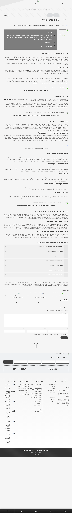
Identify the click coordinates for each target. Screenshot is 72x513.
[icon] (33, 454)
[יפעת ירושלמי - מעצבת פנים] (36, 3)
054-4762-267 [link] (18, 369)
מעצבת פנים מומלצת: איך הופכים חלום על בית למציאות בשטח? (36, 296)
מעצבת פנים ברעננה (23, 384)
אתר (24, 329)
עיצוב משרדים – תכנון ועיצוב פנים (36, 385)
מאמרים (35, 9)
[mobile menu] (62, 3)
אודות (53, 386)
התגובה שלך (64, 313)
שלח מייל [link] (51, 369)
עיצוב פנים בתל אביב (23, 388)
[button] (36, 247)
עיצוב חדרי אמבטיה (37, 395)
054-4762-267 (48, 42)
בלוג (41, 9)
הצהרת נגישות (51, 395)
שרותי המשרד (51, 391)
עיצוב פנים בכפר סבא (23, 398)
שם (67, 329)
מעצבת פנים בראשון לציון (23, 391)
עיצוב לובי (39, 399)
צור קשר (53, 401)
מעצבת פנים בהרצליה (23, 386)
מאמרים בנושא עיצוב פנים (36, 408)
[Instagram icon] (35, 454)
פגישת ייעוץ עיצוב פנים (36, 397)
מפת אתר (52, 399)
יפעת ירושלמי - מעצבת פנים (43, 451)
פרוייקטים (52, 388)
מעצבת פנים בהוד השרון (24, 395)
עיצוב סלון (39, 404)
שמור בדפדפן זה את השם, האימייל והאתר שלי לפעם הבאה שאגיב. (50, 334)
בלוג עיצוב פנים (38, 411)
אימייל (45, 329)
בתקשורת (52, 393)
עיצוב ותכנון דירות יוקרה (36, 393)
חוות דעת (52, 397)
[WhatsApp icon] (38, 454)
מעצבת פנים (48, 9)
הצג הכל (6, 15)
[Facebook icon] (36, 454)
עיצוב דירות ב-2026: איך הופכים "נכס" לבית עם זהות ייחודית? (14, 296)
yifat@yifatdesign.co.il (46, 46)
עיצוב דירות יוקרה (37, 401)
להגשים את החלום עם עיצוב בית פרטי (59, 296)
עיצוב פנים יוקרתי (25, 9)
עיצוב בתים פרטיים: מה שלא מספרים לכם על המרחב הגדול (36, 389)
